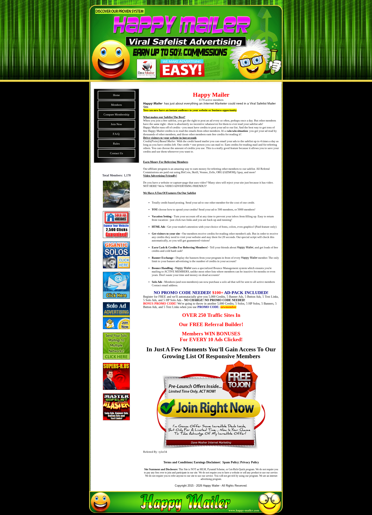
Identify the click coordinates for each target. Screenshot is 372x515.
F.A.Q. (116, 133)
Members (116, 104)
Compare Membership (116, 114)
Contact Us (116, 153)
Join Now (116, 124)
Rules (116, 143)
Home (116, 95)
